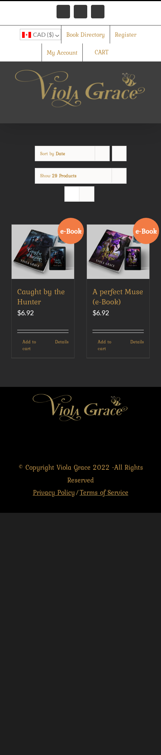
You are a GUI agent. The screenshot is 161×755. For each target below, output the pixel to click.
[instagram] (145, 441)
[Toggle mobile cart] (120, 111)
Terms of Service (104, 492)
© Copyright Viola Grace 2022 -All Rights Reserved (80, 479)
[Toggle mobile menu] (147, 111)
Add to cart (29, 345)
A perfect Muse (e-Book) (117, 296)
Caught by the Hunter (41, 296)
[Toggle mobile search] (133, 111)
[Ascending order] (119, 153)
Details (62, 342)
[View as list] (86, 194)
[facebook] (113, 441)
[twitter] (129, 441)
